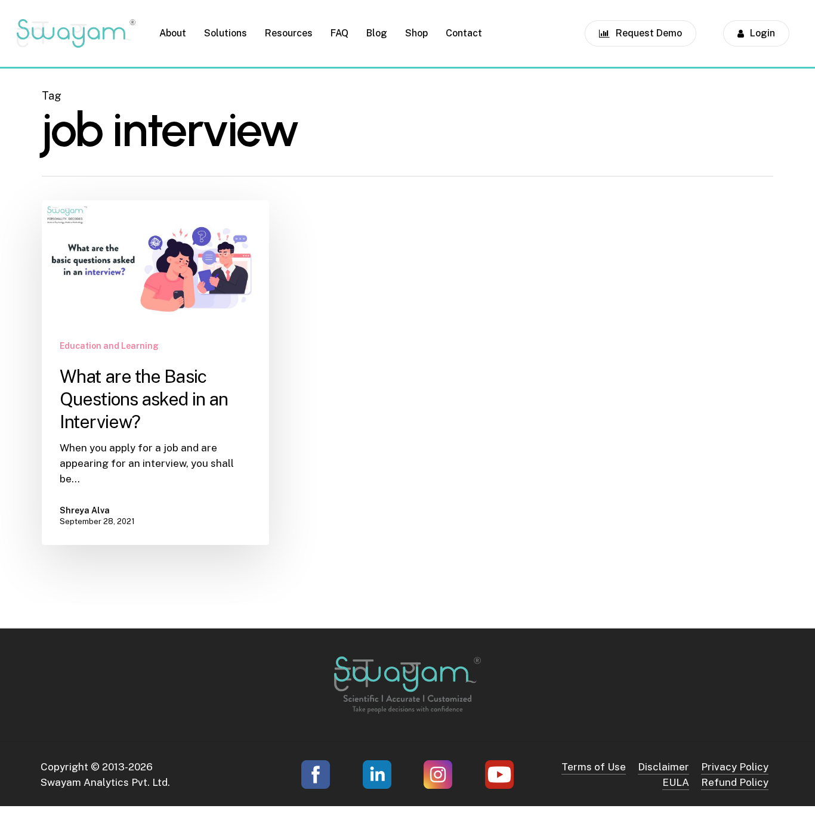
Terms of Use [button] (593, 767)
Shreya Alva (85, 510)
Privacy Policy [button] (734, 767)
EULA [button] (675, 782)
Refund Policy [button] (734, 782)
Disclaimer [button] (663, 767)
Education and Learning (109, 346)
